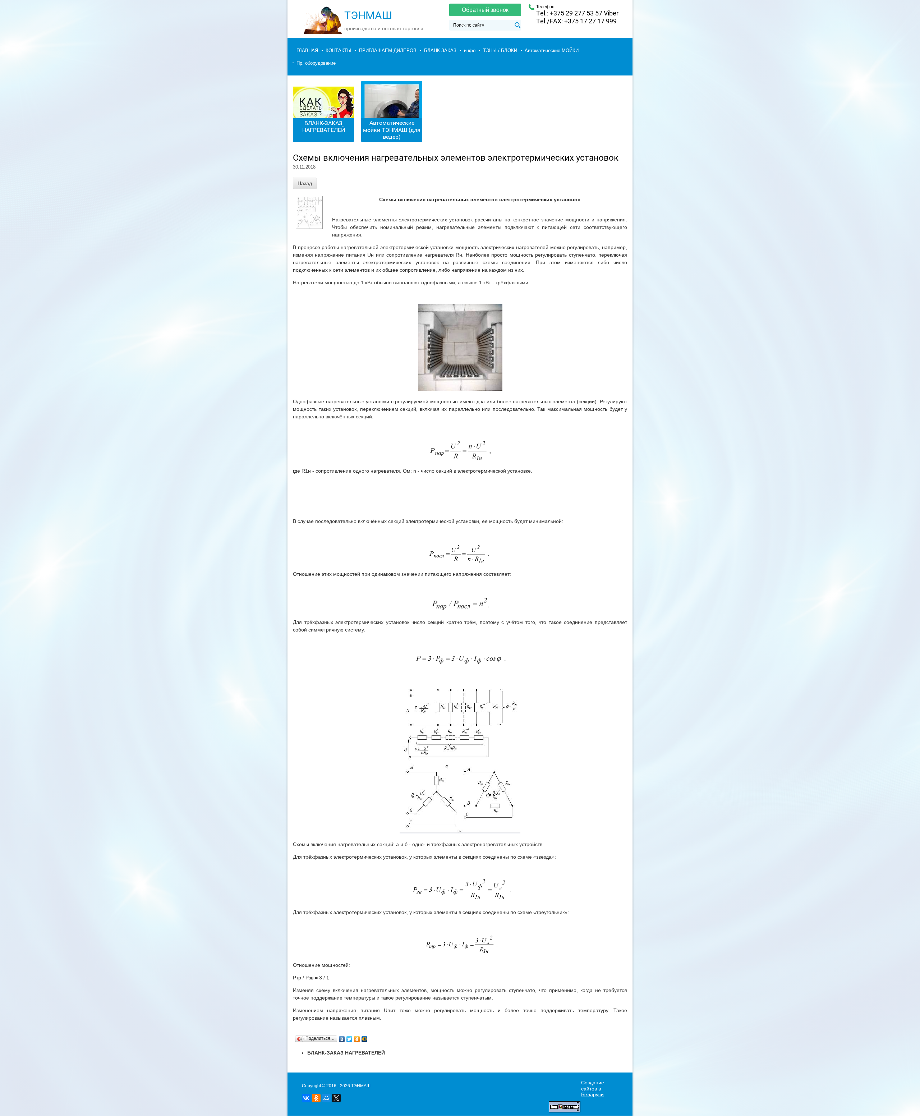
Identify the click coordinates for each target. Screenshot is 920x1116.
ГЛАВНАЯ (307, 50)
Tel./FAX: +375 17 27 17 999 (576, 21)
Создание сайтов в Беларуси (592, 1089)
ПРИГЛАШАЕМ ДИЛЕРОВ (388, 50)
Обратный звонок (485, 10)
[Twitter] (349, 1039)
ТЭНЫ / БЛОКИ (500, 50)
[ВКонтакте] (342, 1039)
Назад (305, 183)
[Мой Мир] (364, 1039)
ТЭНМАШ (368, 15)
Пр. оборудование (316, 63)
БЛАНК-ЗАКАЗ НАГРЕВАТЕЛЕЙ (323, 126)
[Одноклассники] (357, 1039)
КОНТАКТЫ (338, 50)
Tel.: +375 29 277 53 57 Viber (577, 13)
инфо (469, 50)
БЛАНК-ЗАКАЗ (440, 50)
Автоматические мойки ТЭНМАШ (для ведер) (391, 129)
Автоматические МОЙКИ (552, 50)
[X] (336, 1098)
